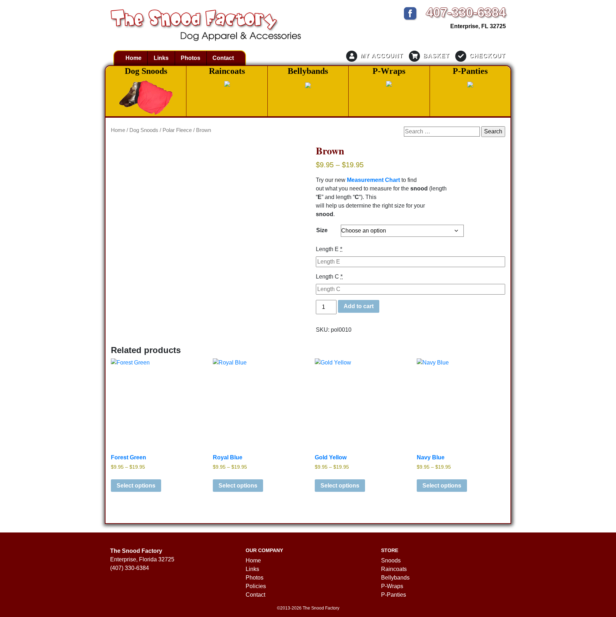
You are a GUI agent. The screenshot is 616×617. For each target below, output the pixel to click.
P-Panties (393, 595)
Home (133, 58)
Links (161, 58)
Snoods (391, 560)
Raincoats (394, 569)
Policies (256, 586)
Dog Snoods (143, 130)
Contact (223, 58)
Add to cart (359, 306)
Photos (190, 58)
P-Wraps (392, 586)
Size (322, 230)
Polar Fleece (177, 130)
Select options (136, 486)
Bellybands (395, 578)
